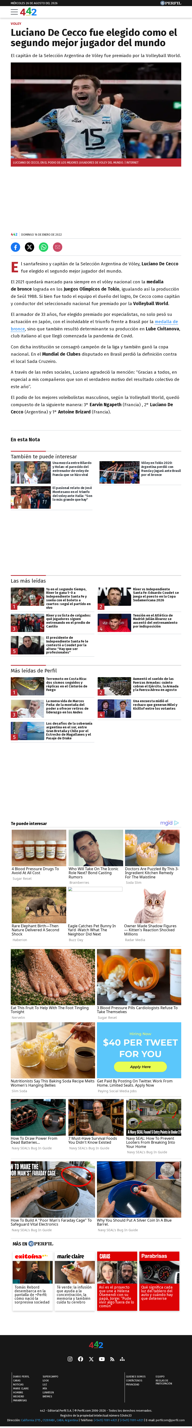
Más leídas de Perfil (34, 670)
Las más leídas (28, 581)
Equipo (160, 1376)
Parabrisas (20, 1400)
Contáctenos (134, 1380)
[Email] (57, 247)
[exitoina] (33, 1257)
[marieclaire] (75, 1257)
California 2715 (31, 1420)
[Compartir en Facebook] (15, 247)
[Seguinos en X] (91, 1359)
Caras (16, 1380)
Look (46, 1380)
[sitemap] (122, 1359)
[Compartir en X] (29, 247)
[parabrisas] (159, 1257)
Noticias (18, 1384)
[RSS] (112, 1359)
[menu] (14, 11)
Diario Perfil (21, 1376)
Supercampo (50, 1376)
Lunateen (48, 1392)
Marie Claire (21, 1388)
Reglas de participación (164, 1382)
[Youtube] (102, 1359)
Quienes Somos (135, 1376)
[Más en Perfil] (40, 1244)
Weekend (18, 1396)
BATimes (47, 1396)
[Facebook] (80, 1359)
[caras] (117, 1257)
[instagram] (70, 1359)
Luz (45, 1384)
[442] (96, 1345)
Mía (45, 1388)
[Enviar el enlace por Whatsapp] (43, 247)
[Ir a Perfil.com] (170, 4)
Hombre (18, 1392)
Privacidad (132, 1384)
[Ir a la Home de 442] (28, 14)
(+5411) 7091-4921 (105, 1420)
